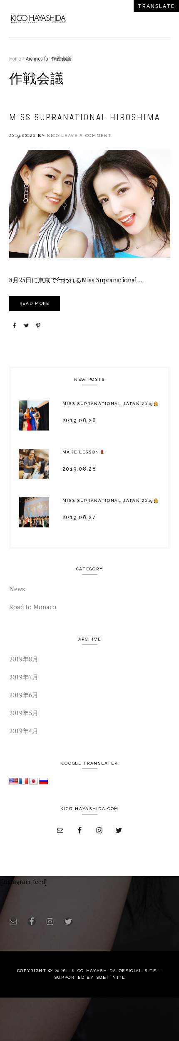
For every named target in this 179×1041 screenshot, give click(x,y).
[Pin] (38, 325)
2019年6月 (23, 695)
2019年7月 (23, 677)
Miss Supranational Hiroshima (84, 117)
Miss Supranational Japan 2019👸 (110, 403)
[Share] (14, 325)
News (17, 589)
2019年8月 (23, 659)
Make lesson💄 (83, 452)
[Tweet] (26, 325)
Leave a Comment (86, 135)
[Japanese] (33, 781)
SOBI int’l (110, 977)
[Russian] (43, 781)
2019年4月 (23, 731)
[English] (13, 781)
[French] (23, 781)
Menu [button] (161, 18)
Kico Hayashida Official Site (38, 18)
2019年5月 (23, 713)
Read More (35, 303)
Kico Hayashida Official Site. (115, 970)
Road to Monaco (32, 607)
